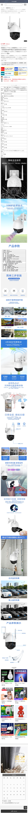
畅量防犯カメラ (9, 8)
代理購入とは (6, 77)
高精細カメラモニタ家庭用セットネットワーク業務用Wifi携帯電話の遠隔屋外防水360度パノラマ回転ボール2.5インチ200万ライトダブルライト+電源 (13, 11)
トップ (2, 8)
